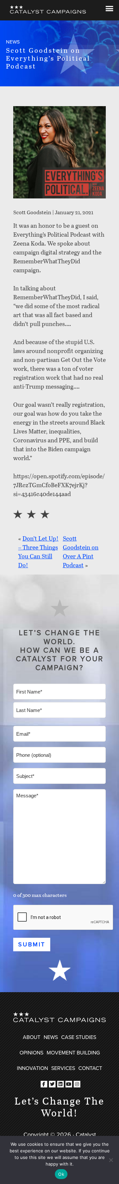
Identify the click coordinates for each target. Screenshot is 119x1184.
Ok (61, 1174)
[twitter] (52, 1084)
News (51, 1037)
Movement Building (73, 1052)
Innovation (32, 1068)
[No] (110, 1160)
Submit (31, 944)
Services (63, 1068)
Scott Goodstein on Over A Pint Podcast (81, 551)
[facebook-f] (44, 1084)
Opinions (31, 1052)
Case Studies (78, 1037)
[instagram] (77, 1084)
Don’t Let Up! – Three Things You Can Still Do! (38, 551)
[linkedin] (60, 1084)
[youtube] (68, 1084)
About (31, 1037)
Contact (90, 1068)
